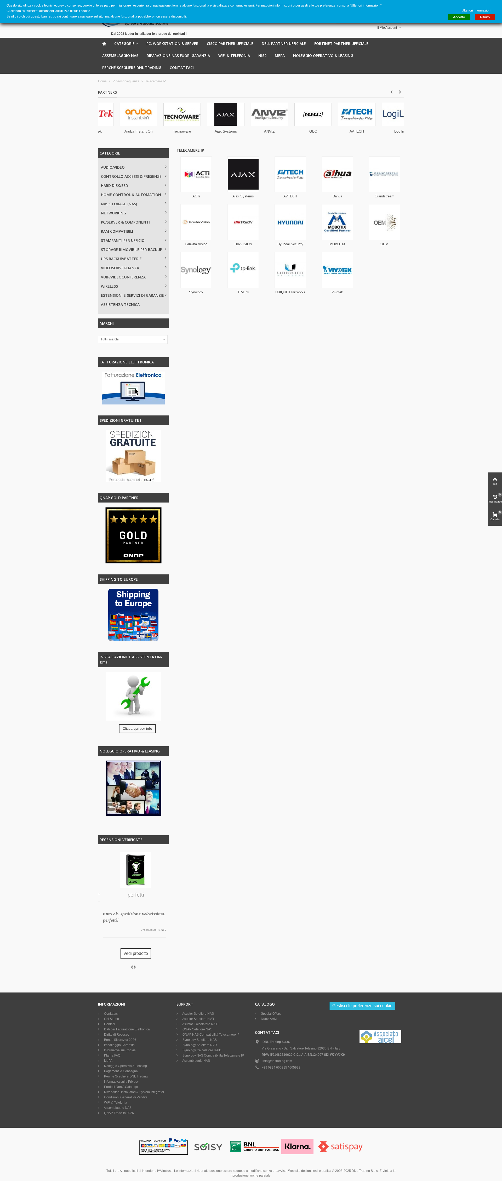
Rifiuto (485, 17)
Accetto (459, 17)
